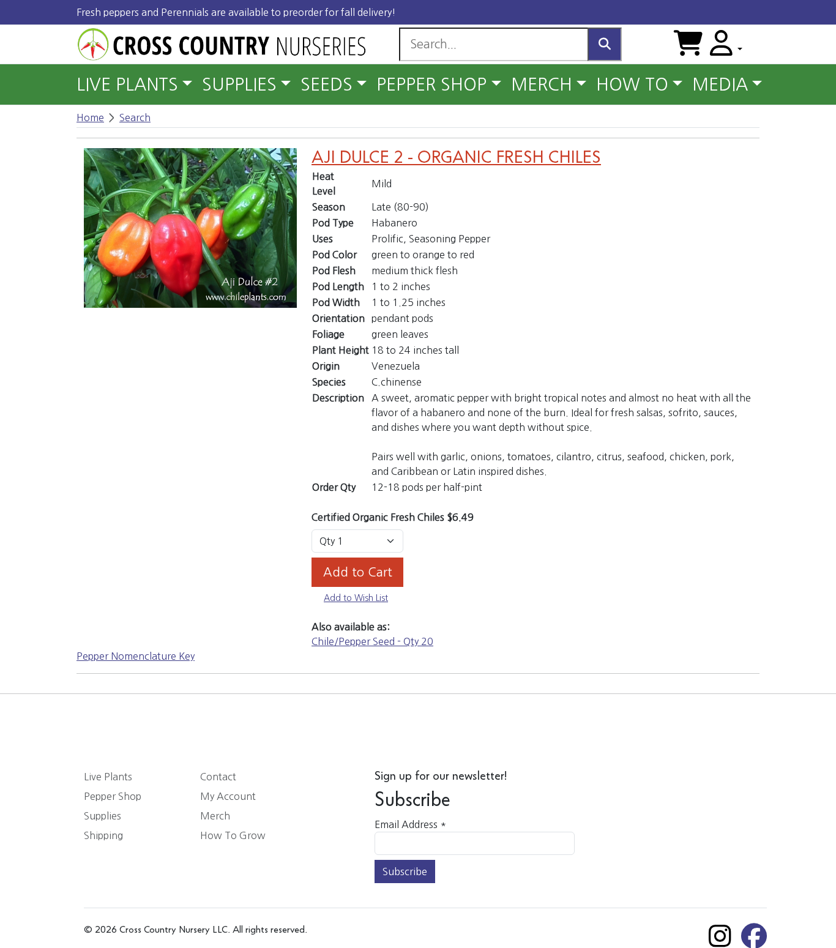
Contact (218, 777)
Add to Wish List (356, 598)
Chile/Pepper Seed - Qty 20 (372, 641)
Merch (215, 816)
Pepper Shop (112, 796)
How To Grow (233, 835)
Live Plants (108, 777)
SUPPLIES (239, 84)
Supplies (102, 816)
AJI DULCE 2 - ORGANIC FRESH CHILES (456, 157)
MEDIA (720, 84)
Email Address (410, 824)
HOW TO (632, 84)
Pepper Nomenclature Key (136, 656)
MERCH (541, 84)
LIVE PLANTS (127, 84)
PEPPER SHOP (431, 84)
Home (90, 117)
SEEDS (326, 84)
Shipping (103, 835)
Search (135, 117)
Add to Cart (357, 572)
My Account (228, 796)
